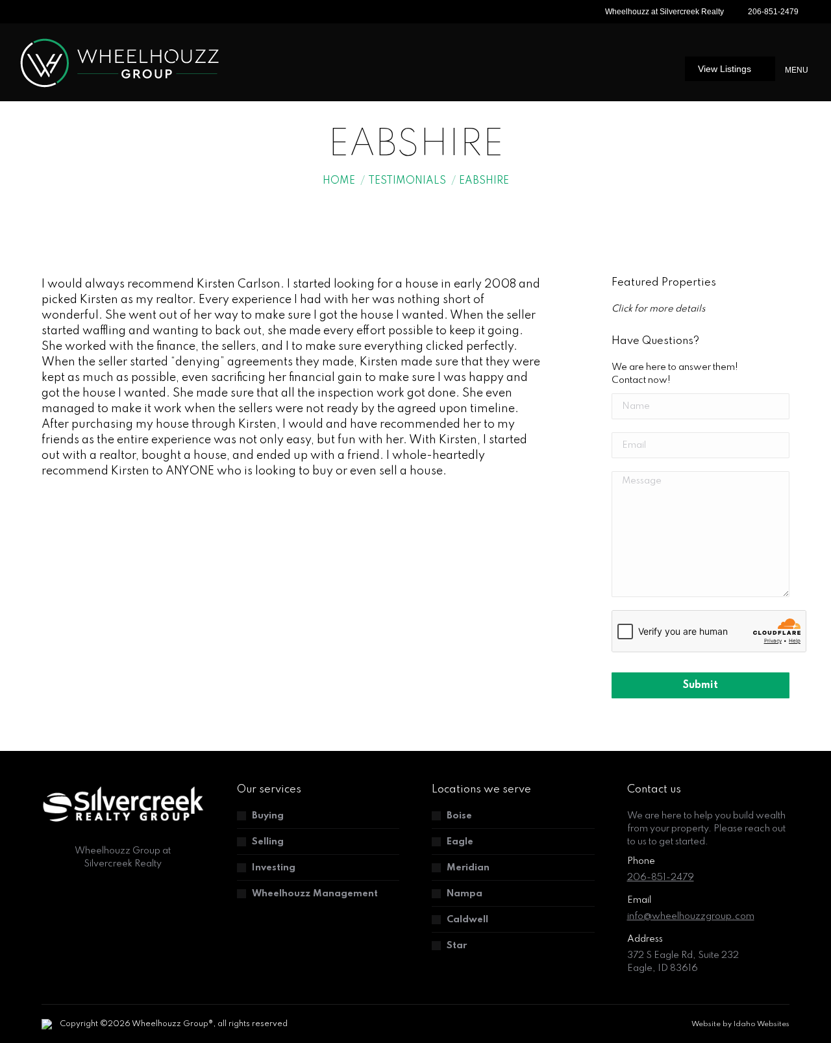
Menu (796, 70)
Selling (268, 841)
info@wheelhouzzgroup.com (690, 916)
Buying (268, 815)
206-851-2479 (773, 11)
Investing (273, 867)
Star (457, 945)
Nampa (464, 893)
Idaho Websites (761, 1024)
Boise (459, 815)
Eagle (460, 841)
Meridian (468, 867)
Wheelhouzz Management (315, 893)
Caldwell (467, 919)
